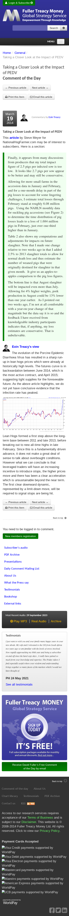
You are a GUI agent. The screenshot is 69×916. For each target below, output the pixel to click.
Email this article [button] (42, 96)
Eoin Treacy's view (25, 346)
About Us (40, 788)
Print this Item (16, 96)
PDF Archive (52, 796)
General (20, 53)
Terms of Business (40, 817)
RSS (23, 803)
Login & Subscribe (19, 2)
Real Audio (38, 621)
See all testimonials (19, 684)
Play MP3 (20, 621)
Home (7, 53)
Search (54, 27)
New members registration (20, 536)
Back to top (58, 518)
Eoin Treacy (54, 117)
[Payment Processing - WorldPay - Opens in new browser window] (14, 902)
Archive (56, 621)
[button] (63, 28)
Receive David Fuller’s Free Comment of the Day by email (34, 766)
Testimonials (31, 796)
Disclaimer (29, 822)
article (14, 137)
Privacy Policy (49, 831)
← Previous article (15, 87)
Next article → (40, 87)
